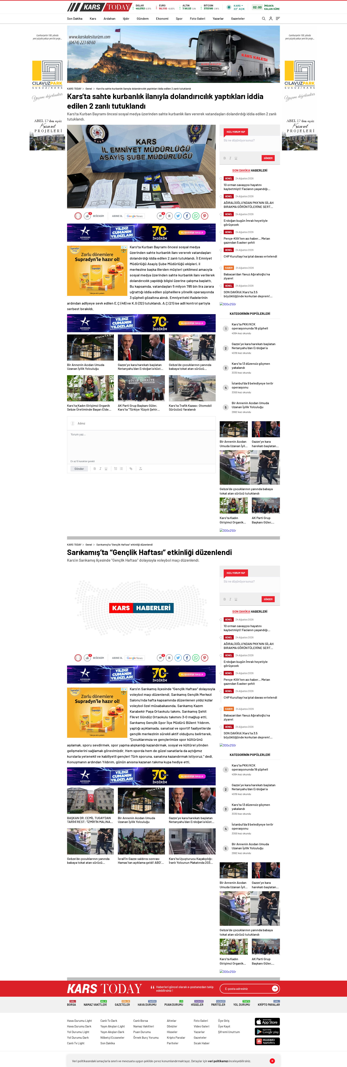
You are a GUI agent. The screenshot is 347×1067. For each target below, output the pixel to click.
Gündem (143, 18)
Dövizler (172, 1026)
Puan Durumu (173, 1003)
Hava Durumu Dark (79, 1026)
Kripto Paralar (269, 1003)
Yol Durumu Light (78, 1032)
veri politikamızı (218, 1061)
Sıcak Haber (202, 1043)
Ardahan (109, 18)
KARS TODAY (74, 88)
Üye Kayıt (224, 1026)
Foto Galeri (197, 18)
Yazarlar (218, 18)
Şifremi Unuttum (229, 1032)
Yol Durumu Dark (78, 1037)
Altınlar (172, 1020)
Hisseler (197, 1003)
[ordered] (115, 468)
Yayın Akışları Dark (112, 1032)
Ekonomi (162, 18)
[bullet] (121, 468)
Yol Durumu (241, 1003)
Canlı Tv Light (76, 1043)
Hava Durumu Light (79, 1020)
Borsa (71, 1003)
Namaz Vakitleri (95, 1003)
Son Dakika (74, 18)
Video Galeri (201, 1026)
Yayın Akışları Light (112, 1026)
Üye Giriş (223, 1020)
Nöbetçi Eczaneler (112, 1037)
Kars (93, 18)
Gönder (79, 468)
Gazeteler (238, 18)
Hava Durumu (147, 1003)
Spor (179, 18)
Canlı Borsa (140, 1020)
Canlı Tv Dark (108, 1020)
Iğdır (126, 18)
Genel (89, 88)
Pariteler (218, 1003)
